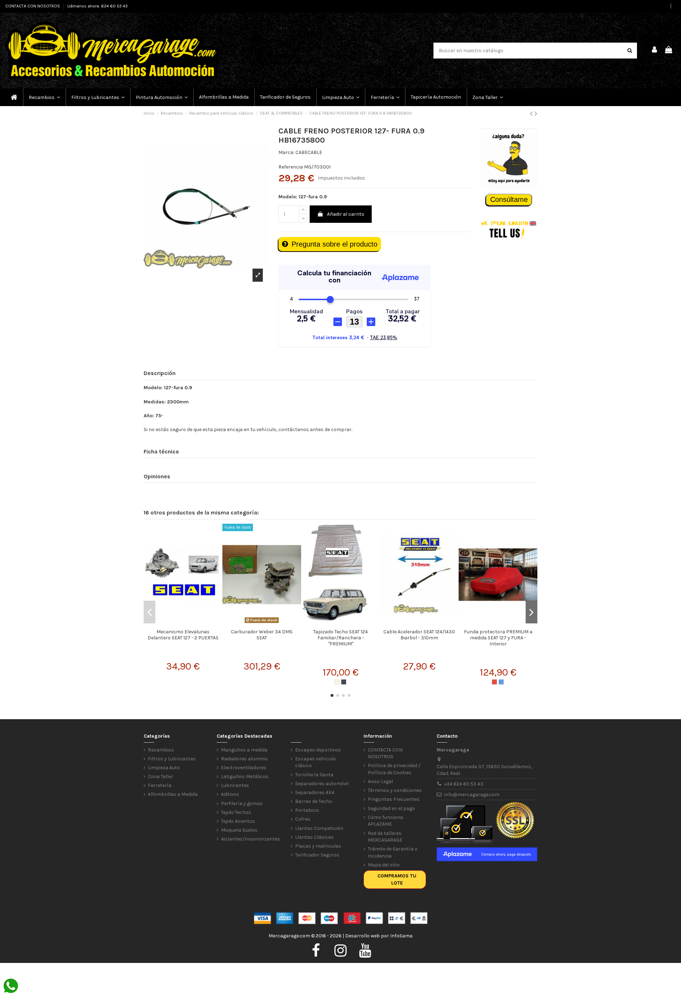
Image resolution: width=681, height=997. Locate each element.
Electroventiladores (243, 768)
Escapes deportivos (318, 750)
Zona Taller (160, 776)
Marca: (286, 152)
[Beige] (336, 681)
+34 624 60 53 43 (463, 784)
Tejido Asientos (238, 821)
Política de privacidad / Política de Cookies (394, 769)
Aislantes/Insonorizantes (250, 839)
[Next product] (536, 113)
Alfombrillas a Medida (173, 794)
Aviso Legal (380, 781)
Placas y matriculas (318, 846)
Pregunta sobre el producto (334, 244)
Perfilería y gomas (242, 803)
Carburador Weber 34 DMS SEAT (262, 635)
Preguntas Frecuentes (394, 799)
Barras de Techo (313, 801)
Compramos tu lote (396, 879)
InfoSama (401, 936)
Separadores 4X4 (314, 792)
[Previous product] (532, 113)
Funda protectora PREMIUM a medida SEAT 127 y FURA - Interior (498, 638)
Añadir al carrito (345, 214)
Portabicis (307, 810)
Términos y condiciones (395, 790)
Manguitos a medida (244, 750)
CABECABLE (308, 152)
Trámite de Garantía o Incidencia (392, 852)
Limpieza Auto (164, 768)
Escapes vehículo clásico (315, 762)
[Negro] (343, 681)
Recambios (161, 750)
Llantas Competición (319, 828)
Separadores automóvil (322, 784)
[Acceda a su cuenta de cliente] (654, 51)
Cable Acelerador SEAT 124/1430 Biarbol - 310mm (419, 635)
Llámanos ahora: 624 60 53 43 (97, 6)
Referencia (290, 167)
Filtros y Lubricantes (172, 759)
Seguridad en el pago (391, 808)
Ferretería (159, 785)
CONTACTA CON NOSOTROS (33, 6)
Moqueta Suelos (239, 830)
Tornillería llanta (314, 775)
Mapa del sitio (384, 865)
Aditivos (230, 794)
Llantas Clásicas (314, 837)
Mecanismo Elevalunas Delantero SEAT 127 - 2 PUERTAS (183, 635)
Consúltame (509, 199)
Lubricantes (235, 785)
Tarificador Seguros (317, 855)
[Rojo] (494, 681)
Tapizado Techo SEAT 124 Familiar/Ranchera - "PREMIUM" (340, 638)
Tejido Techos (236, 812)
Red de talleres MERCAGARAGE (385, 836)
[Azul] (501, 681)
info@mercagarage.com (471, 795)
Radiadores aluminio (244, 759)
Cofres (302, 819)
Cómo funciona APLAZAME (385, 820)
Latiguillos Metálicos (244, 776)
